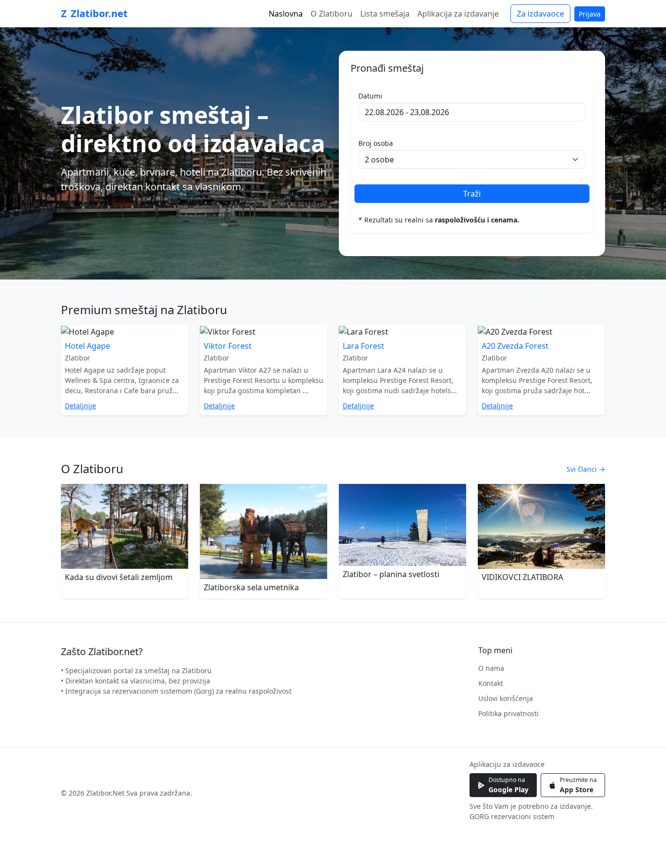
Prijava (590, 14)
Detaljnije (80, 405)
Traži (472, 193)
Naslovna (286, 13)
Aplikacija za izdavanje (458, 13)
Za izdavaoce (540, 13)
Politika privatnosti (508, 713)
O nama (491, 668)
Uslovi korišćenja (505, 698)
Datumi (370, 95)
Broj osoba (375, 143)
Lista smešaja (385, 13)
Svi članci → (586, 469)
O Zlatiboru (332, 13)
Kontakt (490, 683)
